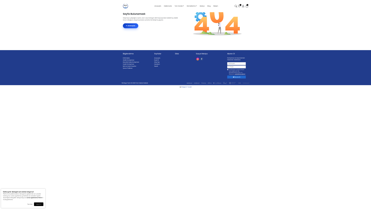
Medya (202, 6)
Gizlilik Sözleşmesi (128, 60)
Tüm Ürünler (179, 6)
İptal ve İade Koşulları (129, 66)
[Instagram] (198, 58)
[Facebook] (202, 58)
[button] (247, 6)
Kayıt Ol (156, 60)
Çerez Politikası (127, 68)
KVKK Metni (126, 58)
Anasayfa (157, 6)
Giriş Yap (157, 62)
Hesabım (157, 64)
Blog (209, 6)
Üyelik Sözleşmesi (128, 64)
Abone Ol (237, 77)
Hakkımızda (168, 6)
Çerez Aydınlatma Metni (34, 197)
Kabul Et (38, 204)
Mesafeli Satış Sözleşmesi (131, 62)
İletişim (215, 6)
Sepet (156, 66)
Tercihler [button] (30, 204)
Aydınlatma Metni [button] (240, 74)
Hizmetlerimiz (191, 6)
